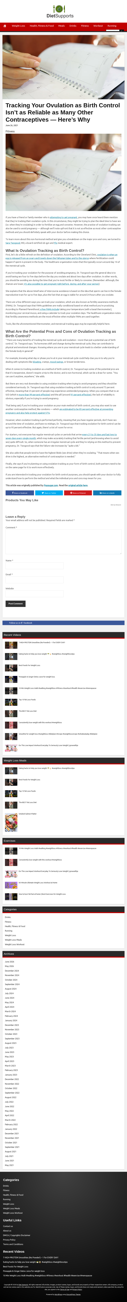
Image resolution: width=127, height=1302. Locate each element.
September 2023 (12, 1038)
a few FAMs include (49, 309)
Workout (98, 25)
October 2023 (11, 1034)
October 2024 (11, 980)
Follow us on (20, 623)
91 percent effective (81, 394)
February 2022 (11, 1124)
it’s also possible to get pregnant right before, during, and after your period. (61, 284)
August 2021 (10, 1151)
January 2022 (11, 1129)
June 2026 (9, 962)
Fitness (85, 25)
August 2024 (10, 989)
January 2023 (11, 1075)
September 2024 (12, 984)
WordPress (58, 1294)
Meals (61, 25)
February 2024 (11, 1016)
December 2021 (12, 1133)
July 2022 (9, 1102)
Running (112, 25)
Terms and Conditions (13, 1244)
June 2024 (9, 998)
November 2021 (12, 1138)
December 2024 (12, 971)
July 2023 (9, 1048)
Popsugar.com (51, 485)
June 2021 (9, 1160)
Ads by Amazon (116, 505)
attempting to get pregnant (63, 217)
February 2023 (11, 1070)
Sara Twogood (13, 243)
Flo (55, 243)
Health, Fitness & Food (42, 25)
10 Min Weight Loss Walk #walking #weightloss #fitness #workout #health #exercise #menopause (47, 1275)
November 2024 (12, 975)
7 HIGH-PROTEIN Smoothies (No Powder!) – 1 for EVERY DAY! (30, 1257)
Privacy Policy (9, 1240)
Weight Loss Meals (13, 940)
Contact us (8, 1226)
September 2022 (12, 1093)
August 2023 (10, 1043)
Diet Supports (23, 1284)
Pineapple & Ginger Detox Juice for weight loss (24, 1271)
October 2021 (11, 1142)
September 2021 (12, 1147)
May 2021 (9, 1165)
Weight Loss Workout (14, 944)
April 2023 (9, 1061)
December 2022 (12, 1079)
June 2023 (9, 1052)
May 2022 (9, 1111)
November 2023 (12, 1029)
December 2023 (12, 1025)
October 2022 (11, 1088)
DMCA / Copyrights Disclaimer (16, 1235)
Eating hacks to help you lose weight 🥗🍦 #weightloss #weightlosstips (35, 1262)
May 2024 (9, 1002)
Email (9, 574)
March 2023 (10, 1066)
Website (10, 588)
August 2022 (10, 1097)
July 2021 (9, 1156)
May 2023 (9, 1056)
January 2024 (11, 1020)
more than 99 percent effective (34, 394)
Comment (11, 527)
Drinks (72, 25)
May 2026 (9, 966)
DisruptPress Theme (73, 1294)
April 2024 (9, 1007)
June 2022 (9, 1106)
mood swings (56, 362)
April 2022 (9, 1115)
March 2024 (10, 1011)
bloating (37, 362)
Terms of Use (64, 1289)
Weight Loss (18, 25)
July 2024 (9, 993)
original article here (78, 485)
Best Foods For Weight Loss (15, 1266)
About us (7, 1231)
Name (9, 560)
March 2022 (10, 1120)
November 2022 (12, 1084)
